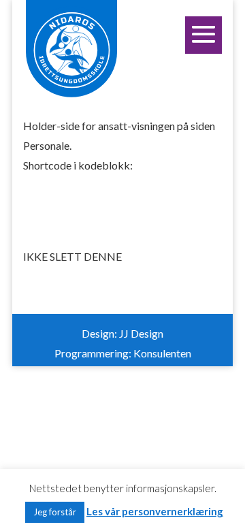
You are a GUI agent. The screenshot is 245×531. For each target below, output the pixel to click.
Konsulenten (162, 353)
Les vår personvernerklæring (154, 511)
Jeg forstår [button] (54, 511)
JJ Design (141, 333)
